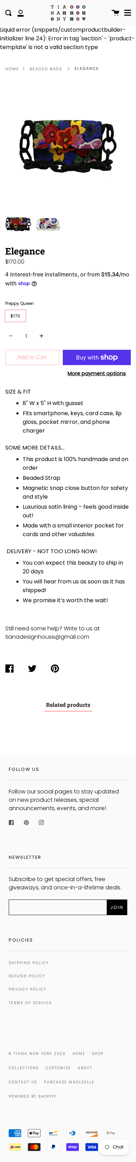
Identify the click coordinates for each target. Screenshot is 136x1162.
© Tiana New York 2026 (37, 1053)
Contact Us (23, 1082)
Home (12, 69)
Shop (98, 1053)
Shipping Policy (29, 963)
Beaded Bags (46, 69)
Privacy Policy (27, 989)
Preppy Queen (19, 303)
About (85, 1068)
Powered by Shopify (32, 1096)
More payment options (97, 373)
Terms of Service (30, 1003)
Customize (58, 1068)
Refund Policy (27, 976)
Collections (24, 1068)
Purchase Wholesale (69, 1082)
